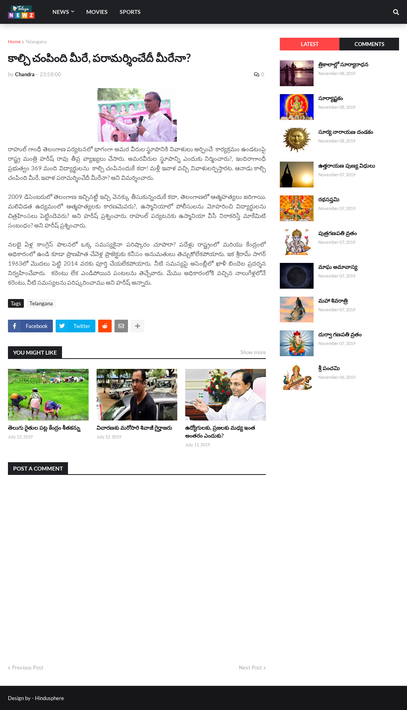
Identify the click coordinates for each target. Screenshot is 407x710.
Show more (253, 352)
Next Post (250, 667)
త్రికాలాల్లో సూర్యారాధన (343, 64)
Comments (369, 44)
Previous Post (27, 667)
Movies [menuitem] (97, 11)
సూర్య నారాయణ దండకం (345, 131)
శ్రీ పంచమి (329, 368)
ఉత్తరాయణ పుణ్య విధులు (346, 165)
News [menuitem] (60, 11)
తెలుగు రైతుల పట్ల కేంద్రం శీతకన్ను (44, 427)
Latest (310, 44)
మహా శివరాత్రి (333, 300)
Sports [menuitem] (130, 11)
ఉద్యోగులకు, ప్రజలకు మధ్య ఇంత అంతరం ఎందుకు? (220, 431)
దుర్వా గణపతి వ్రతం (340, 334)
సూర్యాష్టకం (330, 98)
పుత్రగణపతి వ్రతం (337, 233)
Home (14, 41)
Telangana (36, 41)
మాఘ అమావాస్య (337, 266)
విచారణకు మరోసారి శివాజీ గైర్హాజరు (134, 427)
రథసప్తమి (328, 199)
